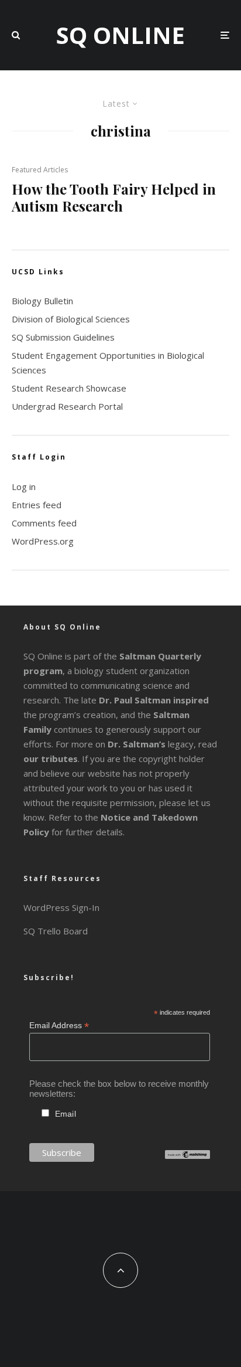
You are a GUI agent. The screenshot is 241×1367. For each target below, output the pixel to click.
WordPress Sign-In (61, 907)
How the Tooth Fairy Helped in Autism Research (114, 198)
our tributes (50, 758)
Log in (24, 486)
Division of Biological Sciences (71, 319)
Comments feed (44, 523)
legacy (151, 744)
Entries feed (36, 505)
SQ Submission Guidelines (63, 337)
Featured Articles (40, 170)
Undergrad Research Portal (67, 406)
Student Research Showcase (69, 388)
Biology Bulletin (42, 301)
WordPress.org (43, 541)
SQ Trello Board (55, 931)
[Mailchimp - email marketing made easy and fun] (187, 1156)
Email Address (59, 1025)
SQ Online (120, 35)
